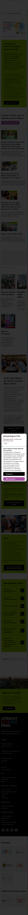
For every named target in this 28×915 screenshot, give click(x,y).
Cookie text (18, 439)
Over (5, 443)
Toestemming (8, 439)
